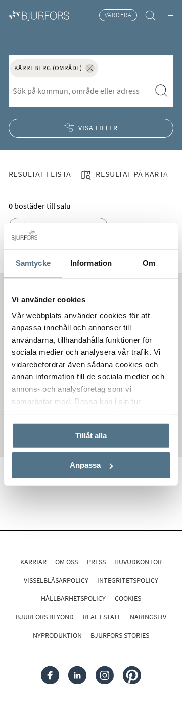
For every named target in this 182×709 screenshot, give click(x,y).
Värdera (118, 15)
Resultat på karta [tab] (131, 174)
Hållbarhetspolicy (73, 598)
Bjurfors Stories (119, 635)
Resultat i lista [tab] (40, 174)
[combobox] (80, 90)
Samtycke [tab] (33, 263)
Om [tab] (149, 263)
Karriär (33, 561)
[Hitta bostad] (150, 15)
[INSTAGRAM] (105, 675)
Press (96, 561)
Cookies (128, 598)
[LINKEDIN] (77, 675)
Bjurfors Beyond (45, 617)
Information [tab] (91, 263)
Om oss (66, 561)
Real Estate (102, 617)
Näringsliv (148, 617)
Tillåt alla (91, 435)
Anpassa (85, 465)
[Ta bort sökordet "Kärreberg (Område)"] (90, 68)
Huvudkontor (138, 561)
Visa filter (98, 127)
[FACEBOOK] (50, 675)
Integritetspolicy (127, 580)
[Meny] (168, 15)
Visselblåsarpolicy (56, 580)
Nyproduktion (57, 635)
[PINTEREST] (132, 675)
